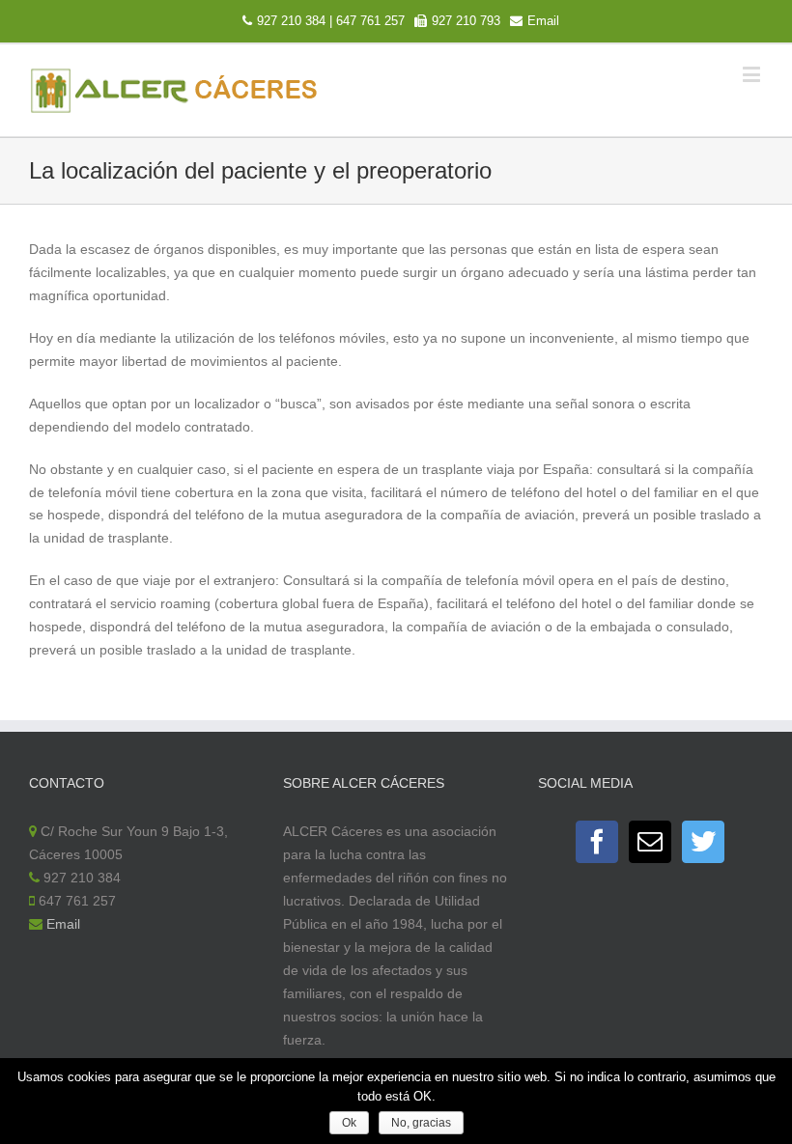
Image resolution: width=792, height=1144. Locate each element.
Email (543, 21)
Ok (349, 1123)
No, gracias (421, 1123)
